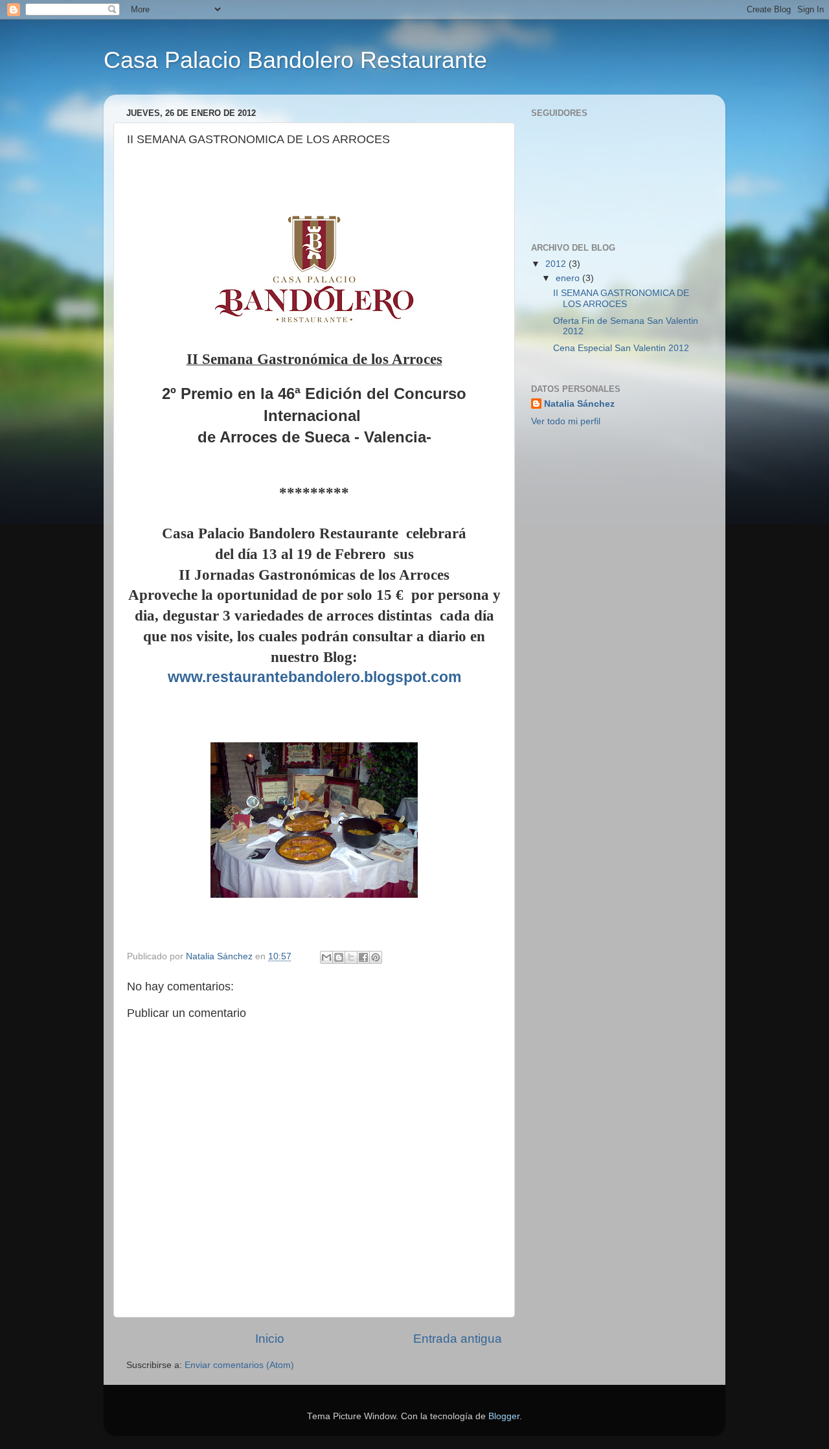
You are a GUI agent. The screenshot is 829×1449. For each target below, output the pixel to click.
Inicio (269, 1338)
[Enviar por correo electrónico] (326, 957)
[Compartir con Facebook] (363, 957)
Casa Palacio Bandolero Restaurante (295, 60)
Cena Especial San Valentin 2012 (621, 348)
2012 (557, 264)
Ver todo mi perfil (565, 421)
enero (569, 278)
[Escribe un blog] (338, 957)
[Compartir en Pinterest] (375, 957)
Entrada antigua (457, 1338)
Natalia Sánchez (579, 404)
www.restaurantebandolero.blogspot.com (314, 676)
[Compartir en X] (351, 957)
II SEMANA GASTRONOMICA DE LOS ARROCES (621, 298)
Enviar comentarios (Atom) (239, 1365)
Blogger (503, 1416)
